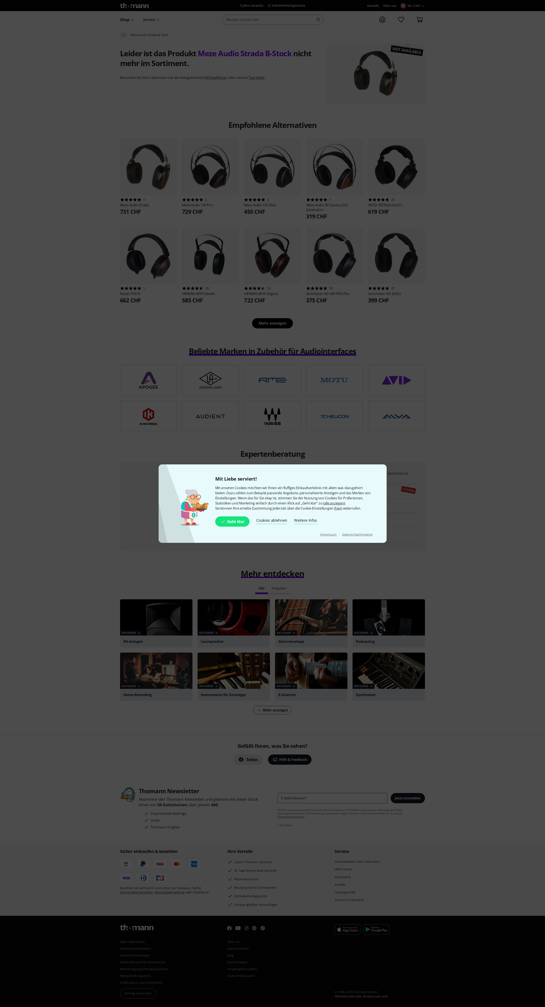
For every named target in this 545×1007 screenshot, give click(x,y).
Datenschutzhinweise (357, 534)
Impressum (328, 534)
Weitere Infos (305, 520)
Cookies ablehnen (271, 520)
